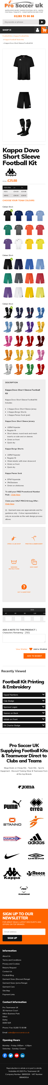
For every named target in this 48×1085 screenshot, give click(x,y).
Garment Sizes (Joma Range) (15, 983)
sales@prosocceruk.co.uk (18, 1032)
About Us (6, 956)
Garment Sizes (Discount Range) (16, 979)
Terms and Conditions (12, 960)
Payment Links (9, 994)
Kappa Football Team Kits (14, 39)
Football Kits (7, 36)
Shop (6, 30)
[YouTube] (16, 1055)
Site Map (6, 990)
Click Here (15, 495)
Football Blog (8, 975)
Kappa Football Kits (21, 36)
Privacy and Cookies (11, 964)
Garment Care (9, 987)
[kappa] (11, 172)
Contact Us (7, 971)
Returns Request (9, 967)
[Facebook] (5, 1055)
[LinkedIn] (22, 1055)
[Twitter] (10, 1055)
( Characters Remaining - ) (20, 631)
